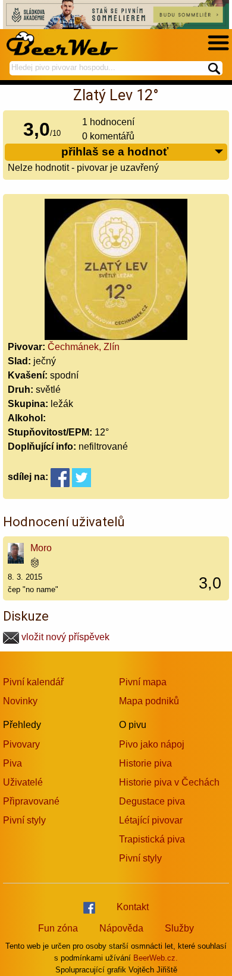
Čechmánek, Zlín (84, 347)
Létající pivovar (151, 820)
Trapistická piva (152, 839)
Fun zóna (58, 928)
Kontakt (133, 907)
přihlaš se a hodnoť (114, 151)
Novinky (20, 701)
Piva (12, 763)
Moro (41, 548)
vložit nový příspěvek (64, 637)
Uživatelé (23, 782)
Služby (179, 928)
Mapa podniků (149, 701)
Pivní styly (24, 820)
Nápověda (121, 928)
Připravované (31, 801)
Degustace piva (152, 801)
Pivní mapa (143, 682)
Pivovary (21, 744)
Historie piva (145, 763)
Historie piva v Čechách (169, 782)
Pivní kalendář (33, 682)
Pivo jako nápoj (151, 744)
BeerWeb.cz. (155, 957)
